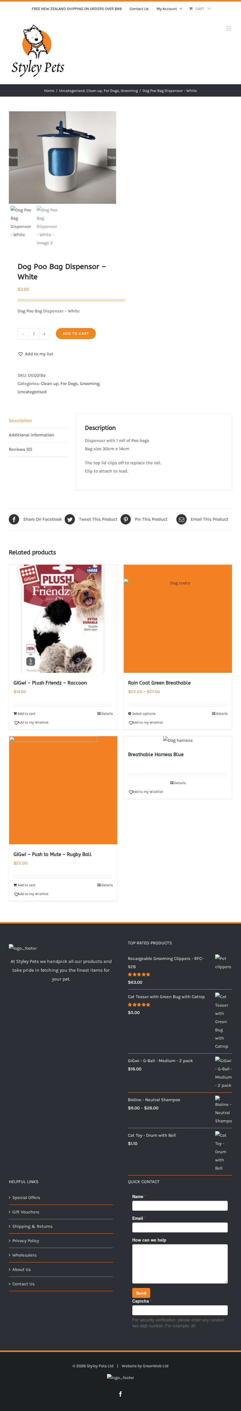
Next (112, 157)
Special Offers (26, 1197)
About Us (21, 1269)
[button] (35, 354)
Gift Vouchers (25, 1212)
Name (139, 1196)
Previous (13, 157)
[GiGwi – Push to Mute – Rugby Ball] (63, 790)
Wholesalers (24, 1255)
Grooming (89, 383)
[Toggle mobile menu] (229, 28)
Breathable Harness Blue (156, 754)
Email (139, 1218)
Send (141, 1293)
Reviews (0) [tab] (20, 449)
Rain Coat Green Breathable (159, 683)
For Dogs (69, 383)
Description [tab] (20, 420)
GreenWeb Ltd (155, 1365)
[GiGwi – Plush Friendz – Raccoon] (63, 619)
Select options (143, 714)
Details (107, 714)
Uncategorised (32, 391)
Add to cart (76, 333)
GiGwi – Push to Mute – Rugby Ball (53, 854)
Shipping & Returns (32, 1226)
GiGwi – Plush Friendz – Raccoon (50, 683)
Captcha (142, 1301)
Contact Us (23, 1283)
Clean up (49, 383)
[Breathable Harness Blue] (178, 740)
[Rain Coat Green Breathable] (178, 619)
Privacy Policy (25, 1240)
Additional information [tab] (31, 435)
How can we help (149, 1240)
